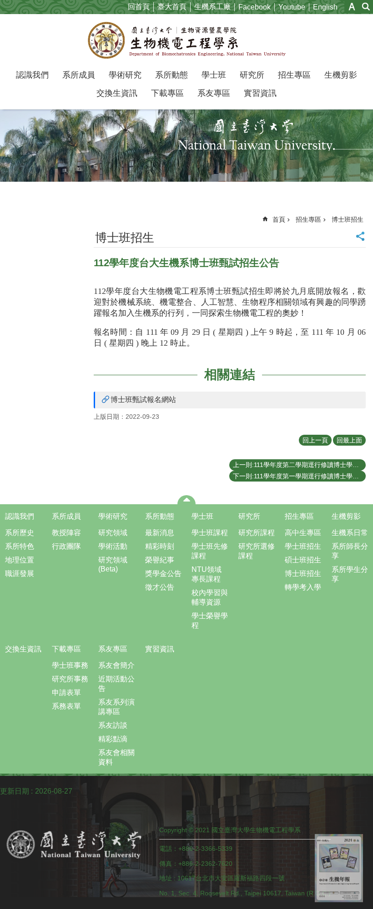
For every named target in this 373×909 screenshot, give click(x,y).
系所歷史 (19, 532)
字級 (351, 6)
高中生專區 (303, 532)
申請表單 (66, 692)
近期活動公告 (116, 683)
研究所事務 (70, 679)
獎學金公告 (163, 573)
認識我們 (32, 74)
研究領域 (112, 532)
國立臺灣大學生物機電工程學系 (187, 40)
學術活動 (112, 546)
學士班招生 (303, 546)
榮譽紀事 (159, 560)
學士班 (214, 74)
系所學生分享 (350, 574)
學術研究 (125, 74)
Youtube (291, 7)
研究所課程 (256, 532)
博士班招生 (347, 219)
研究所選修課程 (256, 551)
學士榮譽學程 (210, 620)
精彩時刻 (159, 546)
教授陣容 (66, 532)
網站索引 (366, 6)
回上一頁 (315, 440)
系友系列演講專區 (116, 706)
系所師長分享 (350, 551)
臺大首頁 (171, 6)
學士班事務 (70, 665)
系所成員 (78, 74)
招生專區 (294, 74)
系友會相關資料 (116, 757)
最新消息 (159, 532)
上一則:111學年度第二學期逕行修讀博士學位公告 (299, 464)
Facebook (254, 7)
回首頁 (139, 6)
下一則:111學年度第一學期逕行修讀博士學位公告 (299, 476)
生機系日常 (350, 532)
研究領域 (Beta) (112, 564)
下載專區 (167, 93)
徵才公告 (159, 587)
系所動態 (171, 74)
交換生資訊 (116, 93)
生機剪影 (340, 74)
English (325, 7)
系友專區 (213, 93)
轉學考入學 (303, 587)
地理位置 (19, 560)
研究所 (252, 74)
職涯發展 (19, 573)
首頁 (278, 219)
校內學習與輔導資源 (210, 597)
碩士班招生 (303, 560)
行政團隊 (66, 546)
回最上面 (349, 440)
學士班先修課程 (210, 551)
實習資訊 (260, 93)
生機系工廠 (212, 6)
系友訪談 (112, 725)
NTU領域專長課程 (207, 574)
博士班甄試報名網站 (143, 399)
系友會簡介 (116, 665)
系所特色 (19, 546)
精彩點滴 (112, 739)
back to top (339, 868)
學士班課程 (210, 532)
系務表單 (66, 706)
